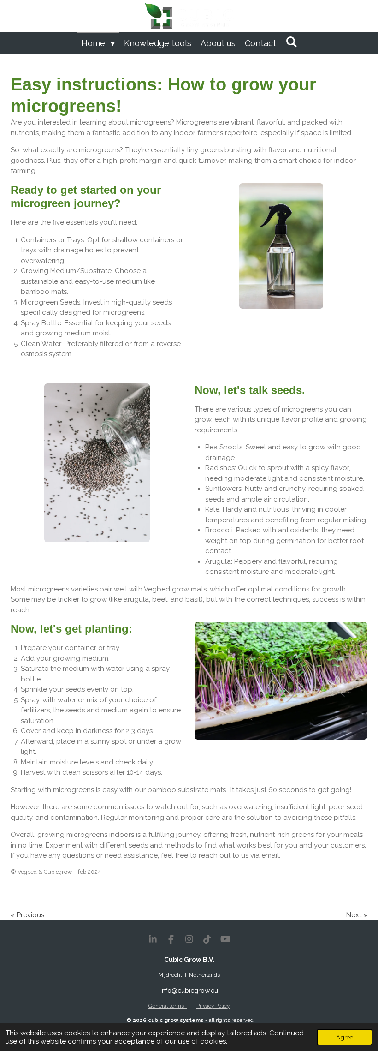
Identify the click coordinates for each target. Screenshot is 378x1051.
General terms (167, 1006)
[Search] (291, 41)
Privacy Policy (213, 1006)
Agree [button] (344, 1037)
